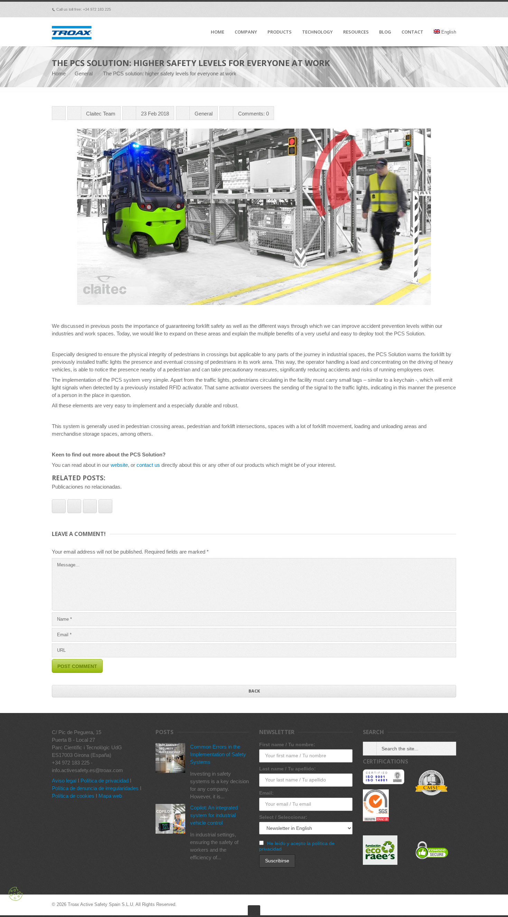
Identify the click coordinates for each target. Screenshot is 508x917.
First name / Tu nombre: (287, 744)
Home (59, 73)
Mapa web (110, 796)
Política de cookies (73, 796)
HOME (217, 32)
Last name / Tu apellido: (287, 768)
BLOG (385, 32)
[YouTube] (443, 9)
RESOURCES (356, 32)
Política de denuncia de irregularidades (95, 788)
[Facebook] (394, 9)
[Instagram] (452, 9)
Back (254, 691)
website (119, 465)
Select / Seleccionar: (283, 817)
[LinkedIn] (433, 9)
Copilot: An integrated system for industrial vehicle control (214, 815)
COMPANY (246, 32)
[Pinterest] (423, 9)
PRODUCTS (279, 32)
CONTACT (412, 32)
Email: (266, 793)
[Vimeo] (404, 9)
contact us (148, 465)
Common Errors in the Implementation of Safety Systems (218, 754)
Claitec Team (100, 114)
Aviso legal (64, 781)
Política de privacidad (105, 781)
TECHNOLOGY (317, 32)
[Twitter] (414, 9)
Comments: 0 (253, 114)
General (84, 73)
